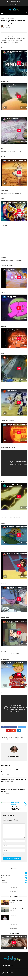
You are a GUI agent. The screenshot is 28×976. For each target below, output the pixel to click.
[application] (14, 942)
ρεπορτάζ (3, 880)
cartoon (6, 737)
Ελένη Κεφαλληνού (7, 25)
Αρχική (8, 1)
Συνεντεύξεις (13, 1)
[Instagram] (18, 4)
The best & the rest (14, 737)
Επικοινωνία (4, 970)
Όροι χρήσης (22, 970)
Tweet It (22, 727)
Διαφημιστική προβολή (15, 970)
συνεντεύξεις (4, 882)
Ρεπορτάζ (19, 1)
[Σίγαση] (22, 948)
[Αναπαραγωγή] (3, 948)
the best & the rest (10, 18)
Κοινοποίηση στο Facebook (10, 727)
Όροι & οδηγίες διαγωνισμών (8, 972)
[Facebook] (3, 965)
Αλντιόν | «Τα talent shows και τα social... (18, 916)
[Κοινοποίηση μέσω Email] (19, 730)
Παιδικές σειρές (21, 739)
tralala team (9, 970)
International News (5, 873)
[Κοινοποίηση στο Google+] (13, 730)
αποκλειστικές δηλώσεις (6, 875)
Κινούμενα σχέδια (12, 739)
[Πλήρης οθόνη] (25, 948)
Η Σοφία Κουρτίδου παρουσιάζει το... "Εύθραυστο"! (16, 808)
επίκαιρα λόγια (4, 877)
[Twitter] (6, 965)
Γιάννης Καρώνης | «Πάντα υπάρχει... (16, 908)
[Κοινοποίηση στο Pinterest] (8, 730)
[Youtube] (15, 4)
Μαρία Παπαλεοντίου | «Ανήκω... (16, 900)
